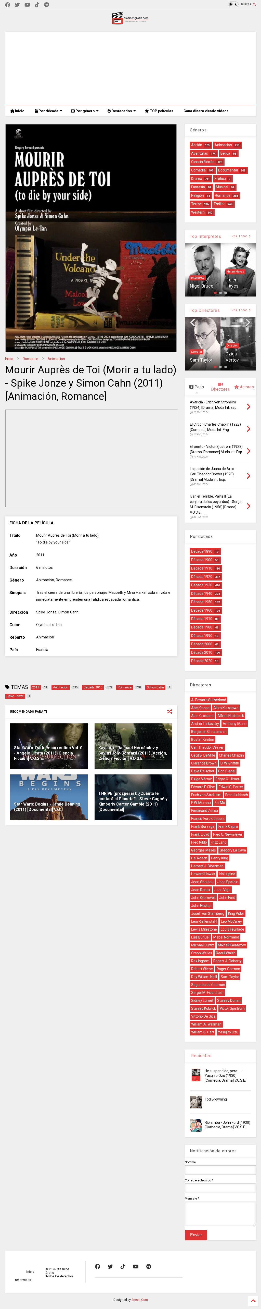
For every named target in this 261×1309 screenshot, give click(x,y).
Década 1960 (201, 610)
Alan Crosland (202, 716)
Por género (85, 111)
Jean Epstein (227, 882)
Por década (48, 111)
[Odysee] (27, 5)
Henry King (219, 858)
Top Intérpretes (205, 236)
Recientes (201, 1055)
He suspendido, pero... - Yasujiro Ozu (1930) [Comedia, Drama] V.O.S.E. (225, 1075)
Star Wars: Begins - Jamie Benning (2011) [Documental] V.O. (47, 807)
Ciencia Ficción (203, 162)
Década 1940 (201, 593)
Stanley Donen (229, 1000)
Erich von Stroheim (206, 795)
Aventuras (199, 153)
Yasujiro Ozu (228, 1032)
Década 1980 (201, 627)
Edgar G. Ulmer (227, 779)
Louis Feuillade (232, 929)
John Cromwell (203, 898)
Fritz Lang (219, 842)
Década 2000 (201, 644)
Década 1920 (201, 577)
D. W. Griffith (229, 763)
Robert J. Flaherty (227, 961)
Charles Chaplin (231, 755)
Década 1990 (201, 636)
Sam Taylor (201, 360)
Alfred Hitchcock (230, 716)
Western (198, 212)
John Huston (201, 906)
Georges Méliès (203, 850)
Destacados (121, 111)
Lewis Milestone (204, 929)
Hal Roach (199, 858)
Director (196, 351)
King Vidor (236, 913)
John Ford (227, 898)
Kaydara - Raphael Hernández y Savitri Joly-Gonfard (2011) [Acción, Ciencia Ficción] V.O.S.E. (132, 753)
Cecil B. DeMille (203, 755)
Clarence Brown (204, 763)
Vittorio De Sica (203, 1016)
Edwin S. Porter (231, 787)
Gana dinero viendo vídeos (206, 111)
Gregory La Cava (233, 850)
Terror (196, 204)
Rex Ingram (200, 961)
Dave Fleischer (202, 771)
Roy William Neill (204, 977)
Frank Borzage (203, 826)
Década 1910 (201, 568)
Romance (30, 359)
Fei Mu (220, 803)
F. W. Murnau (201, 803)
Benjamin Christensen (209, 732)
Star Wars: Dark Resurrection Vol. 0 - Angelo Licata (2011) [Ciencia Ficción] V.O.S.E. (48, 753)
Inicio (19, 111)
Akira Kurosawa (226, 708)
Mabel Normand (226, 937)
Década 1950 (201, 602)
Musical (222, 187)
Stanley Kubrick (203, 1008)
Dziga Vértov (201, 779)
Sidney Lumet (202, 1000)
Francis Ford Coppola (208, 819)
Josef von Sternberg (207, 913)
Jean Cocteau (202, 882)
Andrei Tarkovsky (205, 724)
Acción (196, 145)
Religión (197, 195)
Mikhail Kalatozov (232, 945)
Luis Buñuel (200, 937)
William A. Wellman (206, 1024)
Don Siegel (226, 771)
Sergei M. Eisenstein (207, 993)
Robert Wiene (202, 969)
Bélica (225, 153)
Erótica (220, 179)
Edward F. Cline (203, 787)
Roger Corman (228, 969)
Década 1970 (201, 619)
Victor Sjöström (232, 1008)
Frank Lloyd (200, 834)
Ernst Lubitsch (236, 795)
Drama (196, 179)
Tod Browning (216, 1099)
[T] (46, 5)
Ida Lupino (227, 874)
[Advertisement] (130, 67)
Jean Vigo (222, 890)
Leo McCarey (231, 921)
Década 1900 (201, 560)
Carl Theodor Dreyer (207, 747)
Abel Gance (200, 708)
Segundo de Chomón (208, 985)
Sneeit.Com (140, 1300)
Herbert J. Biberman (207, 866)
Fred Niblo (199, 842)
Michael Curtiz (202, 945)
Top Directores (205, 310)
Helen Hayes (199, 271)
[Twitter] (17, 5)
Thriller (219, 204)
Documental (228, 170)
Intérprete (233, 271)
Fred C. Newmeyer (227, 834)
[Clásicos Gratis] (130, 23)
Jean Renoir (201, 890)
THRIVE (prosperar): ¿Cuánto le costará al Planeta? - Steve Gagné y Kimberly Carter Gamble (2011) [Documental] (132, 801)
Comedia (198, 170)
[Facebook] (7, 5)
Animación (56, 359)
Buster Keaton (202, 739)
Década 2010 (201, 652)
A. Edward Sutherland (208, 700)
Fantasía (198, 187)
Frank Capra (228, 826)
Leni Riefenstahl (204, 921)
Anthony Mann (234, 724)
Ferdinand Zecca (204, 811)
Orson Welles (201, 953)
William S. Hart (202, 1032)
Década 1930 (201, 585)
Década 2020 (201, 661)
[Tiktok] (37, 5)
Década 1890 (201, 551)
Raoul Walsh (226, 953)
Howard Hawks (203, 874)
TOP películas (161, 111)
